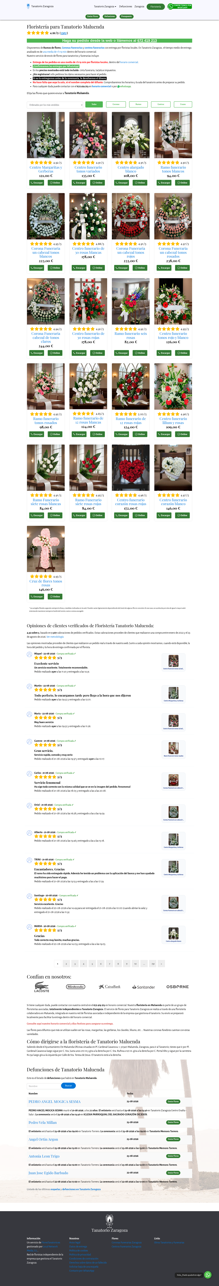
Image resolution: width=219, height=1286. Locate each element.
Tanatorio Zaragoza (42, 6)
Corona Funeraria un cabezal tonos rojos (130, 252)
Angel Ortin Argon (43, 1139)
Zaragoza (139, 6)
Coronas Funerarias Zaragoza (127, 1242)
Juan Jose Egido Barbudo (48, 1172)
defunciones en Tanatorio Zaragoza (81, 1189)
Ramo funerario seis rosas (131, 335)
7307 (64, 33)
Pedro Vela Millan (43, 1122)
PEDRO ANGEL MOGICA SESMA (54, 1101)
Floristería (155, 6)
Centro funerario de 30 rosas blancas (88, 250)
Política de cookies (78, 1250)
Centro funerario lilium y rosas (173, 420)
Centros (161, 104)
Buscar (68, 1085)
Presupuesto (126, 16)
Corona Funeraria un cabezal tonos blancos (45, 252)
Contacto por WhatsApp (81, 1270)
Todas (94, 104)
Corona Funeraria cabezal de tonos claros (45, 337)
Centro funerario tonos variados (88, 169)
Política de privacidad (80, 1254)
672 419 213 (147, 40)
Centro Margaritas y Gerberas (46, 169)
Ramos (138, 104)
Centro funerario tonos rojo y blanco (173, 335)
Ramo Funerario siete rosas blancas (46, 502)
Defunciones (125, 6)
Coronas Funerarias (72, 48)
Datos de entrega (78, 1246)
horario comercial (129, 62)
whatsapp (125, 86)
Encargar (38, 182)
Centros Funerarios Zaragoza (126, 1246)
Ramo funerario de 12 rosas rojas (131, 420)
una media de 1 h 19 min (55, 52)
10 (135, 963)
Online (56, 182)
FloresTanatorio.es (51, 1242)
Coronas (116, 104)
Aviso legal (74, 1242)
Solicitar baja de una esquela (83, 1266)
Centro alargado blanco (131, 169)
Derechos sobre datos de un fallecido (88, 1262)
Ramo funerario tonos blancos (173, 169)
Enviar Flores (92, 16)
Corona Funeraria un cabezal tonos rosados (173, 252)
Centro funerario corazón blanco (173, 502)
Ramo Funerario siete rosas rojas (88, 502)
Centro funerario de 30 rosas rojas (88, 335)
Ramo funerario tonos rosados (46, 420)
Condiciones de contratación (83, 1258)
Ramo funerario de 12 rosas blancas (88, 420)
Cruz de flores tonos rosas (45, 583)
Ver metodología (55, 637)
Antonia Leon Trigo (44, 1156)
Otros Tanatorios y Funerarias (169, 1242)
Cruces (183, 104)
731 (153, 963)
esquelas (55, 1189)
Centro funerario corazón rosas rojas (130, 502)
